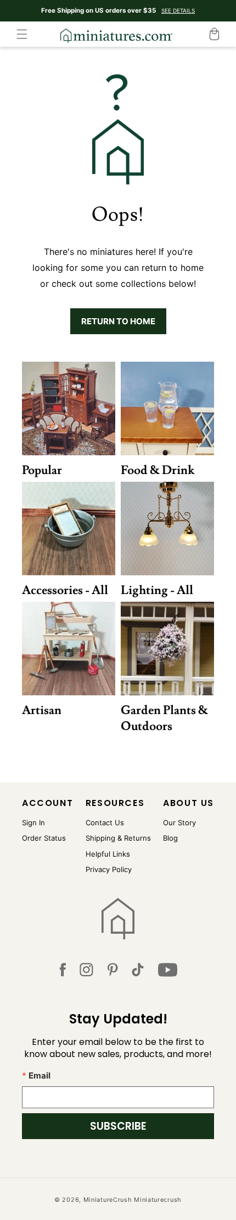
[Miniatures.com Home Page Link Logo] (118, 919)
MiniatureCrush (107, 1199)
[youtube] (167, 972)
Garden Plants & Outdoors (164, 718)
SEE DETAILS (178, 10)
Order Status (44, 838)
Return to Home (118, 321)
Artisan (41, 710)
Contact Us (105, 822)
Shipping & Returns (118, 838)
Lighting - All (157, 590)
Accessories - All (65, 590)
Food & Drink (157, 470)
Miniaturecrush (158, 1199)
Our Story (179, 822)
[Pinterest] (113, 972)
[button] (22, 34)
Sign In (33, 822)
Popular (42, 470)
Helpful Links (108, 853)
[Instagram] (86, 972)
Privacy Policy (109, 869)
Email (39, 1075)
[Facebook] (62, 972)
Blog (170, 838)
